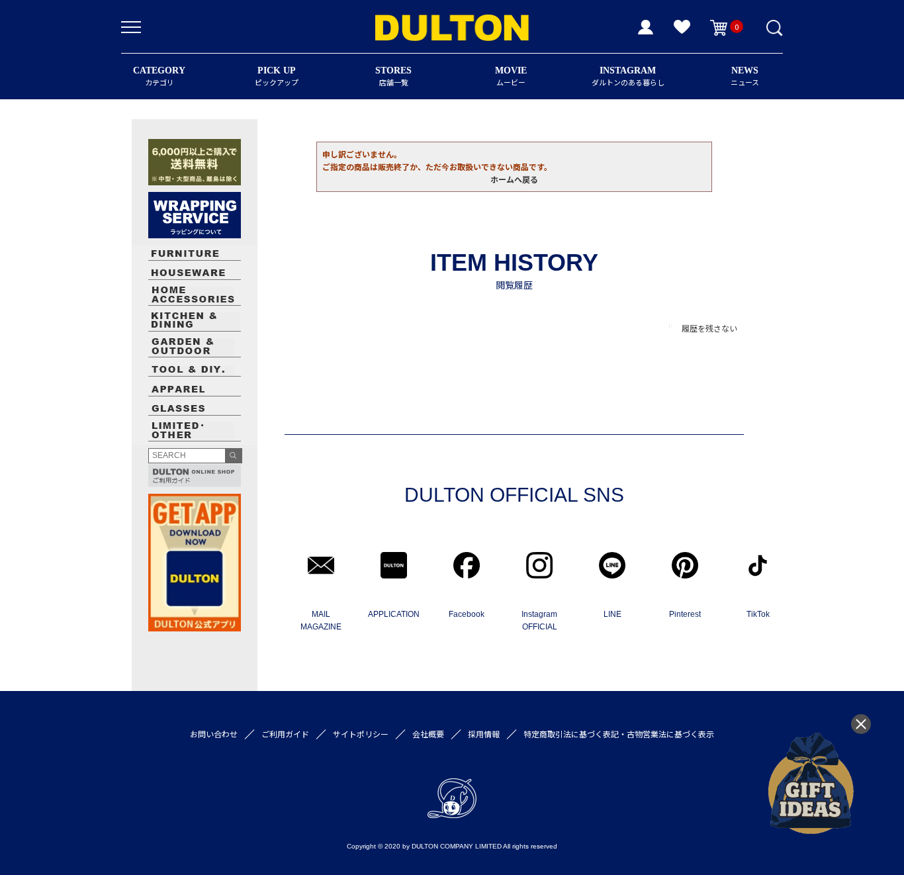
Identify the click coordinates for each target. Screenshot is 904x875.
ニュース (745, 76)
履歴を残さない (709, 328)
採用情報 (484, 733)
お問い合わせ (214, 733)
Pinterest (685, 614)
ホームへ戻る (514, 179)
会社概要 (428, 733)
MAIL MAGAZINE (320, 620)
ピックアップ (276, 76)
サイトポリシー (360, 733)
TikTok (758, 614)
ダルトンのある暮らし (628, 76)
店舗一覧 (393, 76)
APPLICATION (394, 614)
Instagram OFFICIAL (539, 620)
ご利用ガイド (285, 733)
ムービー (511, 76)
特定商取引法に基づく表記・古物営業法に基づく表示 (618, 733)
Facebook (466, 614)
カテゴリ (159, 76)
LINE (612, 614)
